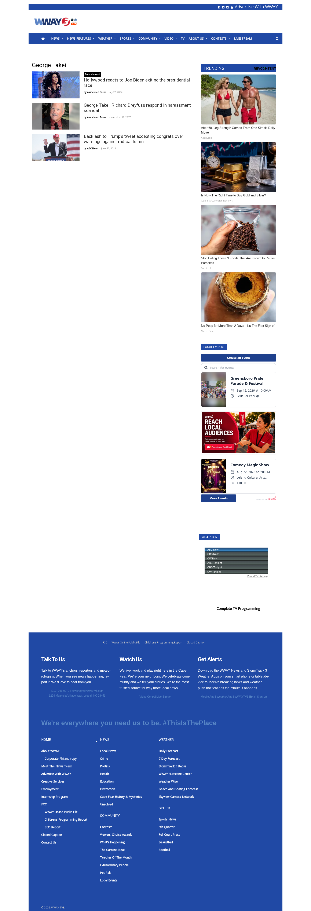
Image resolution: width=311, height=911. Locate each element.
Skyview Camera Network (176, 797)
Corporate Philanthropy (61, 758)
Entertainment (92, 74)
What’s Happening (112, 842)
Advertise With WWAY (256, 6)
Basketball (166, 842)
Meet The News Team (56, 766)
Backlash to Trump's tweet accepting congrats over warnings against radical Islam (133, 139)
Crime (104, 758)
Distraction (107, 789)
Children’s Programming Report (163, 642)
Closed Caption (196, 642)
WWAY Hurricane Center (175, 774)
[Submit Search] (277, 39)
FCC (105, 642)
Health (104, 774)
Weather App (224, 696)
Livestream (243, 38)
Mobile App (207, 696)
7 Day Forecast (169, 758)
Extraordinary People (114, 865)
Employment (50, 789)
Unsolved (106, 804)
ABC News (92, 148)
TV (182, 38)
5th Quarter (167, 827)
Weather (105, 38)
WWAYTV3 (60, 21)
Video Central (147, 696)
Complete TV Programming (238, 608)
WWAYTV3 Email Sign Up (251, 696)
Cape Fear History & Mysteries (121, 797)
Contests (219, 38)
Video (169, 38)
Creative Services (53, 781)
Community (148, 38)
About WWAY (50, 751)
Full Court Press (169, 834)
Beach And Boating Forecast (178, 789)
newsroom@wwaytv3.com (87, 690)
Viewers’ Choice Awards (116, 834)
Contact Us (48, 842)
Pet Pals (105, 873)
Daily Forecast (168, 751)
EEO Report (53, 827)
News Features (79, 38)
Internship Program (54, 797)
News (55, 38)
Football (164, 850)
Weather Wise (168, 781)
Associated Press (96, 92)
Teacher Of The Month (116, 857)
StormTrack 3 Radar (172, 766)
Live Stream (164, 696)
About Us (196, 38)
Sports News (167, 819)
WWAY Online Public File (125, 642)
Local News (108, 751)
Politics (105, 766)
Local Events (108, 880)
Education (107, 781)
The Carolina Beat (112, 850)
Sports (125, 38)
